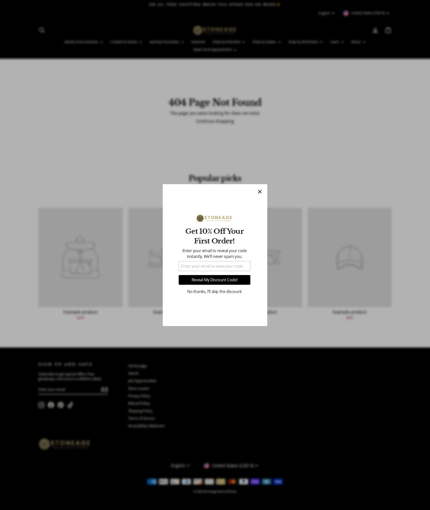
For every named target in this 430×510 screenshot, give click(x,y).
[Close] (259, 191)
